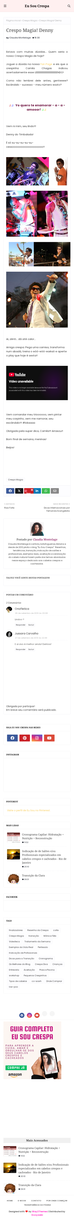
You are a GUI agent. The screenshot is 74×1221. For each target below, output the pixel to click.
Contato (36, 1200)
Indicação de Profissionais (23, 952)
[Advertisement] (32, 1108)
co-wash (36, 981)
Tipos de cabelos (18, 981)
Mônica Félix (50, 935)
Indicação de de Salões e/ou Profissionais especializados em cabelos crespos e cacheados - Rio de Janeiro (44, 856)
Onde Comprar (54, 981)
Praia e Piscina (47, 969)
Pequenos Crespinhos (35, 975)
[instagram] (37, 738)
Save (28, 493)
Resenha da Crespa (38, 930)
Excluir (31, 625)
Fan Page (46, 64)
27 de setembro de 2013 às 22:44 (31, 637)
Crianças (57, 964)
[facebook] (12, 738)
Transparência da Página (37, 1205)
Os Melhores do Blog (19, 964)
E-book (22, 1200)
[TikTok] (52, 1013)
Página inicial (13, 20)
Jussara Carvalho (26, 633)
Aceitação (29, 969)
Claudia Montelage (20, 37)
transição (34, 935)
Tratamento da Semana (37, 941)
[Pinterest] (44, 1013)
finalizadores (16, 930)
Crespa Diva (41, 964)
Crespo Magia (29, 20)
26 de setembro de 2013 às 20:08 (31, 613)
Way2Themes (39, 1211)
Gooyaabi (37, 1215)
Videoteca (14, 941)
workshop (14, 975)
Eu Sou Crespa (37, 6)
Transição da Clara (33, 875)
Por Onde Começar (56, 1200)
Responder (20, 625)
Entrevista (14, 969)
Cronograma (46, 958)
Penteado (43, 947)
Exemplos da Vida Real (21, 947)
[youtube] (49, 738)
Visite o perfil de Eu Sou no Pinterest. (28, 810)
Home (10, 1200)
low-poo (13, 986)
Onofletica (22, 609)
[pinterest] (24, 738)
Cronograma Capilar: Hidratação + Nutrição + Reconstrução (43, 836)
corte (56, 930)
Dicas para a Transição (21, 958)
